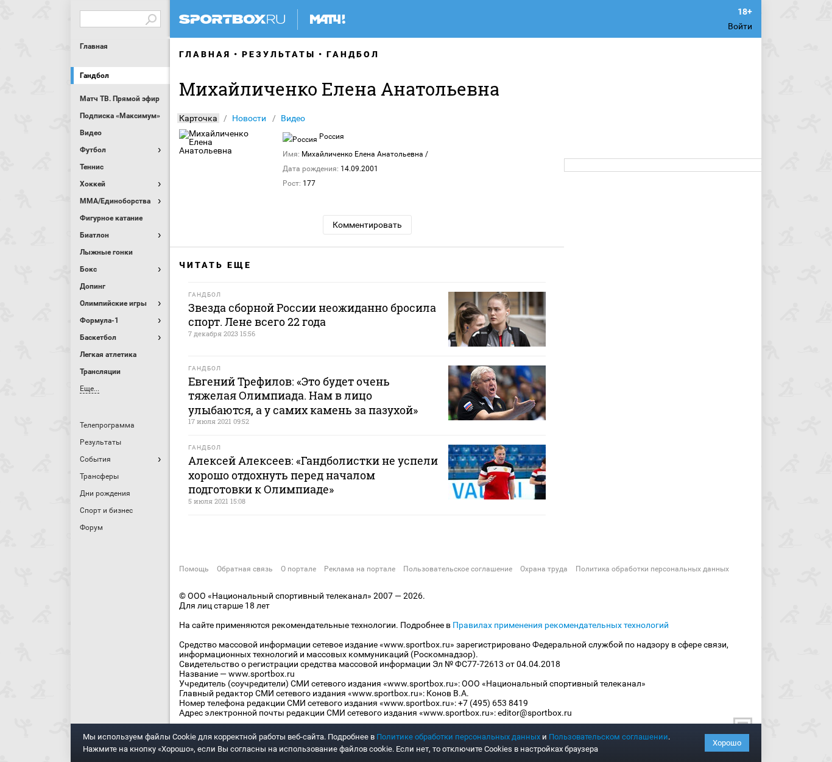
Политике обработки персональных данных (458, 736)
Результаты (279, 54)
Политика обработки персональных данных (652, 569)
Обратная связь (245, 569)
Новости (249, 118)
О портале (298, 569)
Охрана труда (544, 569)
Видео (293, 118)
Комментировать (367, 225)
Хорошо (727, 742)
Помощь (194, 569)
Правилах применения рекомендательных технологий (561, 625)
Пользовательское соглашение (457, 569)
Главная (94, 46)
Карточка (198, 118)
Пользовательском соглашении (608, 736)
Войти (740, 26)
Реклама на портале (359, 569)
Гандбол (94, 75)
